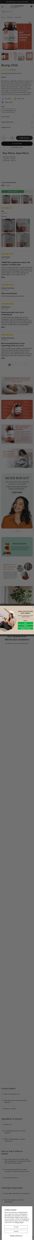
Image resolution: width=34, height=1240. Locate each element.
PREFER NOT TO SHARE (25, 628)
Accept (16, 1227)
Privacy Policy (19, 1222)
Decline (16, 1231)
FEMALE (25, 625)
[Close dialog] (33, 607)
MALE (25, 623)
